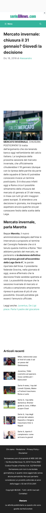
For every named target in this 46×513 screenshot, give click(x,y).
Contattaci (23, 493)
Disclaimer (23, 453)
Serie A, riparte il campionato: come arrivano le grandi (25, 434)
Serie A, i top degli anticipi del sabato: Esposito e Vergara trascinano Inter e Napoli (26, 420)
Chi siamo (10, 449)
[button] (40, 23)
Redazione (20, 449)
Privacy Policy (33, 449)
